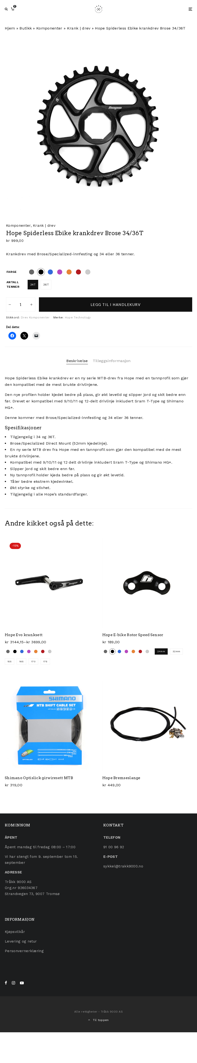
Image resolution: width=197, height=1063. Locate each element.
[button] (182, 41)
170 (33, 661)
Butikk (25, 28)
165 (21, 661)
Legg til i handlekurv (116, 304)
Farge (11, 272)
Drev (24, 317)
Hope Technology (78, 317)
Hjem (10, 28)
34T (33, 284)
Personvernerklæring (24, 951)
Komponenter (49, 28)
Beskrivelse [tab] (77, 360)
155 (9, 661)
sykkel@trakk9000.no (123, 866)
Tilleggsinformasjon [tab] (112, 360)
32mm (176, 651)
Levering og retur (21, 941)
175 (45, 661)
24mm (161, 651)
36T (46, 284)
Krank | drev (79, 28)
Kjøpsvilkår (15, 932)
